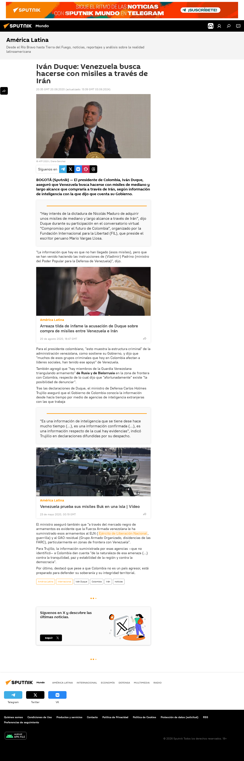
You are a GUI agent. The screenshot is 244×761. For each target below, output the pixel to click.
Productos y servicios (69, 717)
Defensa (124, 682)
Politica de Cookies (144, 717)
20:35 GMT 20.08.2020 (50, 89)
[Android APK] (16, 736)
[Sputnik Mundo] (18, 29)
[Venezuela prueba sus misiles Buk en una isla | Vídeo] (93, 472)
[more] (144, 338)
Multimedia (142, 682)
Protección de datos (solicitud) (179, 717)
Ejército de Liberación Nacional (123, 533)
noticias (119, 581)
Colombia (97, 581)
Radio (157, 682)
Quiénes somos (13, 717)
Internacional (64, 581)
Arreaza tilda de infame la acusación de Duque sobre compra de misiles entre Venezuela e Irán (89, 328)
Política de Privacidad (115, 717)
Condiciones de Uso (39, 717)
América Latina (52, 319)
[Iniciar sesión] (219, 26)
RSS (205, 717)
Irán (108, 581)
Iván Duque (81, 581)
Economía (108, 682)
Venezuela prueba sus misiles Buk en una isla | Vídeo (90, 506)
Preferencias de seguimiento (21, 722)
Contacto (92, 717)
